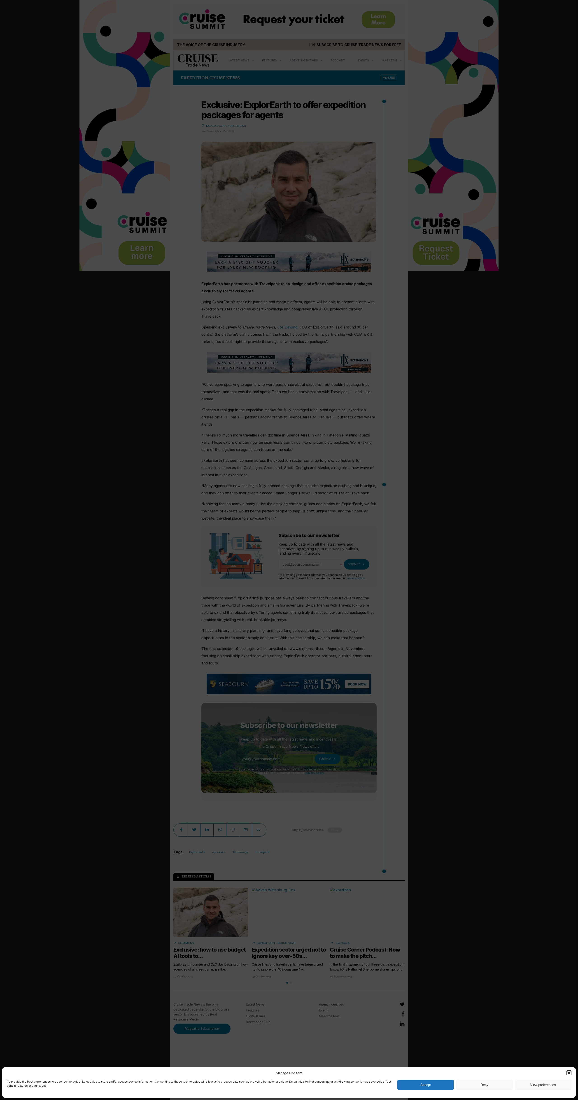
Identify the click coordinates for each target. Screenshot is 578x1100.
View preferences (543, 1085)
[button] (569, 1073)
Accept (425, 1085)
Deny (484, 1085)
